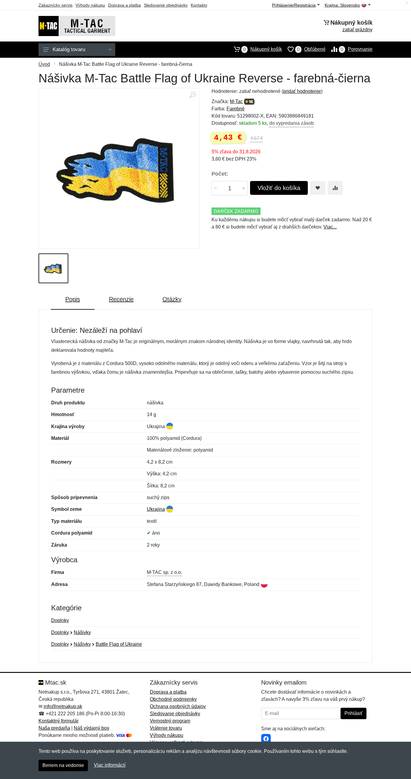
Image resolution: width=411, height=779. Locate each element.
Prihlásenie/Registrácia (294, 5)
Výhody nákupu (90, 5)
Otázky (171, 299)
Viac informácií (109, 765)
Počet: (220, 174)
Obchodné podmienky (173, 699)
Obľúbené (311, 49)
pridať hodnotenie (302, 91)
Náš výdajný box (91, 728)
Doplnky (60, 620)
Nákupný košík (262, 49)
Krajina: (342, 5)
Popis (72, 299)
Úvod (44, 64)
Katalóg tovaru (69, 49)
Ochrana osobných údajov (178, 706)
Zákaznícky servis (56, 5)
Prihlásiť (354, 713)
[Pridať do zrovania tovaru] (335, 188)
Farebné (236, 108)
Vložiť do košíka (279, 188)
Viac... (330, 226)
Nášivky (82, 632)
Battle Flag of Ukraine (119, 644)
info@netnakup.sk (63, 706)
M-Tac (236, 101)
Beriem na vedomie (63, 765)
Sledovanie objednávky (166, 5)
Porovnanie (356, 49)
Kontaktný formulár (59, 720)
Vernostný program (170, 720)
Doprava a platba (124, 5)
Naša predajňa (54, 728)
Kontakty (199, 5)
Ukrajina (156, 509)
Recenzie (121, 299)
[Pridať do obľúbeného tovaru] (317, 188)
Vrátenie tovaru (166, 728)
